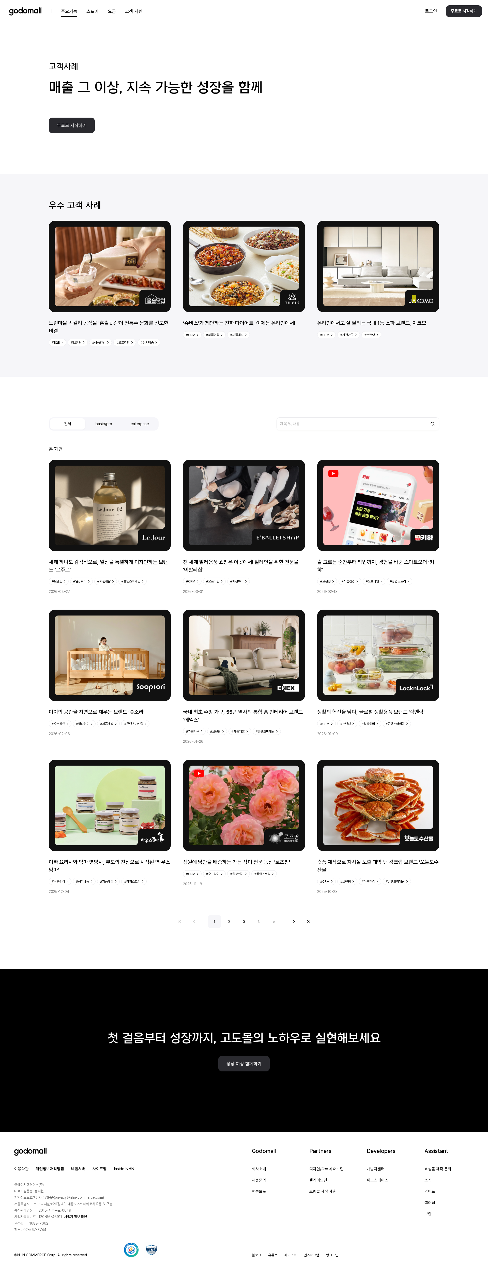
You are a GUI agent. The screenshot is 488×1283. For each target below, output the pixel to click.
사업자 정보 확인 (75, 1217)
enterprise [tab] (140, 423)
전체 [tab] (67, 423)
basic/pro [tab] (103, 423)
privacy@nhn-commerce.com (79, 1197)
